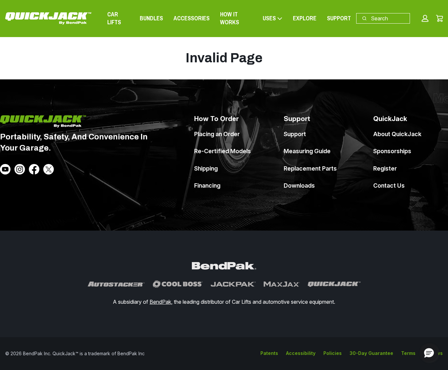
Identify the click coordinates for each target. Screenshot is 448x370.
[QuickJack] (334, 284)
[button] (425, 18)
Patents (269, 353)
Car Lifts (114, 18)
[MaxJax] (282, 284)
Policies (332, 353)
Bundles (151, 18)
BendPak (160, 301)
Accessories (191, 18)
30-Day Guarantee (371, 353)
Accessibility (301, 353)
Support (339, 18)
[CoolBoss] (178, 284)
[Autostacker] (116, 284)
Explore (304, 18)
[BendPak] (224, 266)
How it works (229, 18)
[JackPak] (233, 284)
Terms (408, 353)
